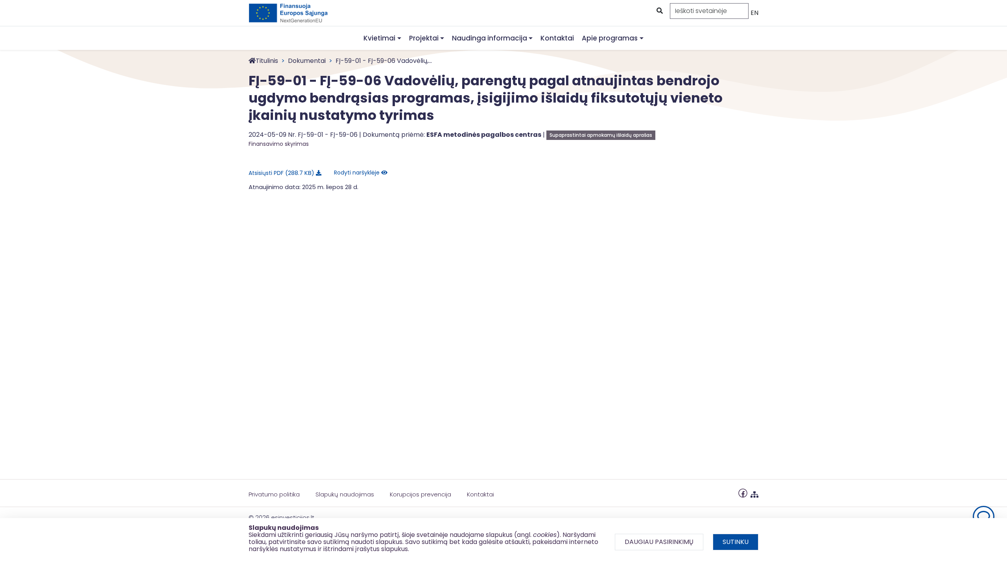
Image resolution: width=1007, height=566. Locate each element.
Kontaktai (557, 38)
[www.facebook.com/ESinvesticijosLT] (742, 492)
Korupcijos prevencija (420, 494)
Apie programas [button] (610, 38)
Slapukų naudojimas (344, 494)
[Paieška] (658, 11)
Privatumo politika (274, 494)
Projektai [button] (424, 38)
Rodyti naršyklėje (357, 172)
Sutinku (736, 541)
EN (754, 12)
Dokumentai (307, 60)
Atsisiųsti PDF (280, 173)
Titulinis (267, 60)
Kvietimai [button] (379, 38)
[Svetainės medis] (754, 492)
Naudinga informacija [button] (489, 38)
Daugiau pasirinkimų (659, 541)
